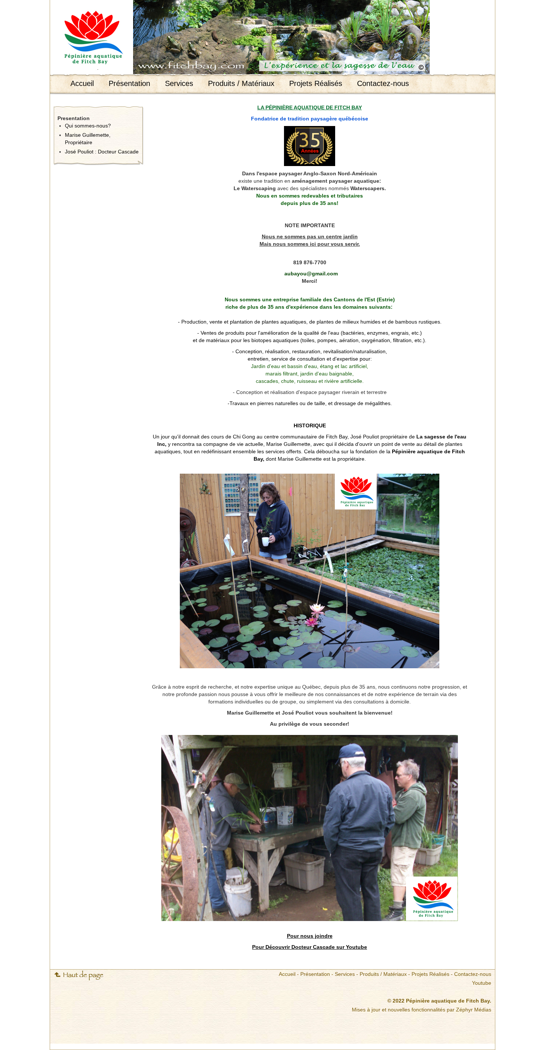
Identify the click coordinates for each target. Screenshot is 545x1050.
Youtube (481, 983)
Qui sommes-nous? (88, 126)
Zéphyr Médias (473, 1010)
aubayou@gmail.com (311, 273)
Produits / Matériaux (241, 83)
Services (179, 83)
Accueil (82, 83)
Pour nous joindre (310, 936)
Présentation (129, 83)
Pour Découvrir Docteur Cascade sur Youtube (309, 947)
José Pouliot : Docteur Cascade (102, 152)
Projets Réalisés (315, 83)
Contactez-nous (383, 83)
